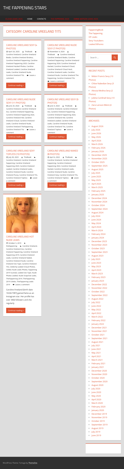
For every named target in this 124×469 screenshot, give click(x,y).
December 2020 (99, 370)
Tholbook (28, 51)
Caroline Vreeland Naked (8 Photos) (62, 152)
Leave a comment (57, 81)
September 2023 (100, 252)
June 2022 (96, 306)
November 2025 (99, 158)
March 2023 (97, 273)
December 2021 (99, 327)
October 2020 (98, 377)
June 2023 (96, 262)
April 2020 (96, 399)
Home (29, 18)
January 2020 (98, 410)
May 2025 (96, 180)
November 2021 (99, 331)
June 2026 (96, 133)
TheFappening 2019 (14, 278)
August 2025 (97, 169)
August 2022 (97, 298)
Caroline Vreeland (13, 54)
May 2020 (96, 395)
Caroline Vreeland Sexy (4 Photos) (21, 46)
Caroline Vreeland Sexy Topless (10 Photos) (20, 152)
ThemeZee (32, 463)
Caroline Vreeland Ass (15, 249)
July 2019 (96, 431)
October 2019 (98, 421)
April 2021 (96, 356)
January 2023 (98, 280)
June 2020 (96, 392)
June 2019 (96, 435)
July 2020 (96, 388)
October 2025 (98, 162)
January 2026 (98, 151)
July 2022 (96, 302)
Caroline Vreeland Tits (15, 75)
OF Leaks (93, 37)
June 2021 (96, 349)
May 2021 (96, 352)
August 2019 (97, 428)
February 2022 (98, 320)
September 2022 (100, 295)
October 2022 (98, 291)
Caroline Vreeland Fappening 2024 (20, 115)
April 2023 (96, 270)
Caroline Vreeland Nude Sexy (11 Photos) (20, 101)
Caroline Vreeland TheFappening (19, 126)
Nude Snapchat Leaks (27, 275)
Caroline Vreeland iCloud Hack (59, 69)
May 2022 (96, 309)
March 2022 (97, 316)
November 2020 (99, 374)
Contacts (41, 18)
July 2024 (96, 216)
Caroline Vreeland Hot (15, 117)
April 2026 (96, 140)
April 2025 (96, 183)
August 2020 (97, 385)
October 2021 (98, 334)
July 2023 (96, 259)
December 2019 (99, 413)
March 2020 (97, 403)
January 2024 (98, 237)
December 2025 (99, 155)
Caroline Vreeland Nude (21, 72)
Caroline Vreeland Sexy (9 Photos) (62, 101)
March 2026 (97, 144)
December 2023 (99, 241)
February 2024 (98, 234)
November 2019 (99, 417)
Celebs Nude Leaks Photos (16, 270)
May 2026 (96, 137)
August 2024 (97, 212)
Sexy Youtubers (96, 40)
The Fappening (95, 33)
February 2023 (98, 277)
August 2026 (97, 126)
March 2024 (97, 230)
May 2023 (96, 266)
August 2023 (97, 255)
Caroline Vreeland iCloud (64, 66)
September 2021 (100, 338)
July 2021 (96, 345)
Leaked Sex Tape (24, 273)
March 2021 (97, 359)
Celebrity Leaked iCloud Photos (22, 267)
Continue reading (15, 85)
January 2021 (98, 367)
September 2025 (100, 165)
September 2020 (100, 381)
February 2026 (98, 147)
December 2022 (99, 284)
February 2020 (98, 406)
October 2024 (98, 205)
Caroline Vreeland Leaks (57, 72)
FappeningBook (96, 29)
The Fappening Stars (25, 7)
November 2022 (99, 288)
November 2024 (99, 201)
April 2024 (96, 226)
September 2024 (100, 208)
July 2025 (96, 172)
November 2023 (99, 244)
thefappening (11, 246)
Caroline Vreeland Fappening (18, 60)
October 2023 (98, 248)
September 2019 (100, 424)
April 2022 (96, 313)
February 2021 (98, 363)
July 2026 (96, 129)
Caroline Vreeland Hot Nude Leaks (20, 238)
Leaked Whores (96, 44)
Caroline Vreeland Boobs (57, 57)
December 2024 (99, 198)
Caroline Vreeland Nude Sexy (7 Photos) (62, 46)
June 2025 (96, 176)
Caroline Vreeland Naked (22, 258)
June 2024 (96, 219)
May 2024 (96, 223)
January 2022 (98, 324)
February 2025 (98, 190)
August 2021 (97, 342)
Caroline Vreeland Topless (16, 178)
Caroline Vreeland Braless (22, 57)
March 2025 (97, 187)
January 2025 (98, 194)
